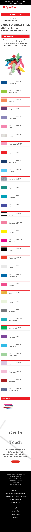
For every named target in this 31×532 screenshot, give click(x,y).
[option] (8, 408)
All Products (4, 19)
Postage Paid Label (15, 496)
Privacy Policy (15, 508)
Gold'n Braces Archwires (10, 21)
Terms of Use (15, 514)
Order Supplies (13, 3)
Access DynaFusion (20, 1)
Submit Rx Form (15, 490)
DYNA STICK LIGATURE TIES (8, 413)
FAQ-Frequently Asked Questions (15, 493)
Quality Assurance (15, 499)
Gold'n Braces (14, 19)
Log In (20, 3)
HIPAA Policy (15, 511)
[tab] (15, 36)
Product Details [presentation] (8, 36)
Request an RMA (15, 502)
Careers (15, 517)
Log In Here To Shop (15, 14)
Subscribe (15, 462)
